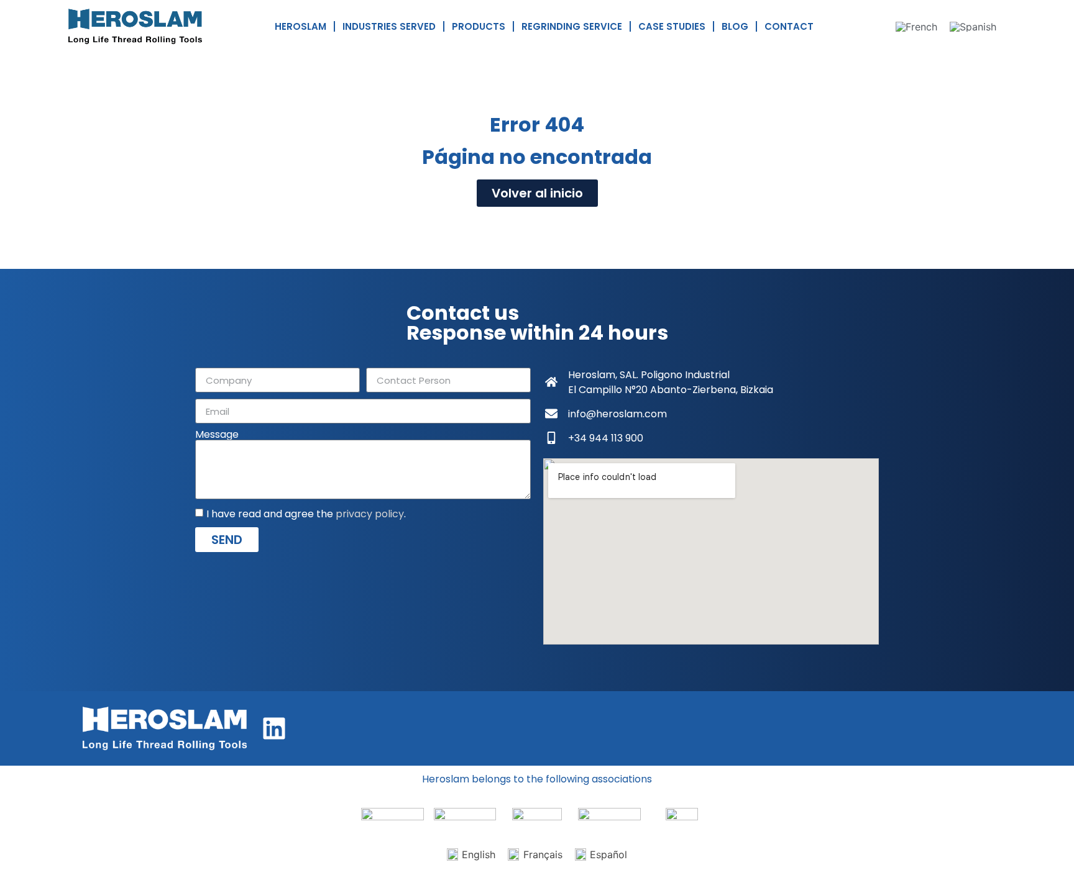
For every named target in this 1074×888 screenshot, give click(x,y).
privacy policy (370, 514)
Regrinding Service (571, 26)
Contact (789, 26)
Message (217, 435)
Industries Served (389, 26)
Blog (735, 26)
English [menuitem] (478, 854)
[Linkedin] (274, 728)
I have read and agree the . (306, 514)
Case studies (671, 26)
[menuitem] (916, 26)
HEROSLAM (300, 26)
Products (478, 26)
